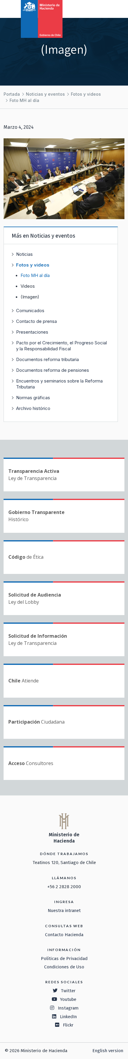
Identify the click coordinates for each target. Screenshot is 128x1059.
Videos (28, 286)
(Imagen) (30, 297)
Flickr (68, 1025)
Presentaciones (32, 332)
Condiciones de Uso (64, 967)
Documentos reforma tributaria (47, 359)
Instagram (68, 1008)
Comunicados (30, 310)
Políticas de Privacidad (64, 958)
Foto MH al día (24, 100)
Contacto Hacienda (64, 934)
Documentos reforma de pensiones (52, 370)
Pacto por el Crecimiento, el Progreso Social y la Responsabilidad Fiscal (61, 346)
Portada (12, 94)
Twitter (68, 990)
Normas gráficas (33, 397)
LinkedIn (68, 1016)
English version (107, 1050)
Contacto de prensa (36, 321)
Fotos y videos (86, 94)
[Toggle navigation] (98, 8)
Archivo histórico (33, 408)
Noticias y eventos (45, 94)
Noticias (24, 254)
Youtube (68, 999)
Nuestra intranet (64, 910)
